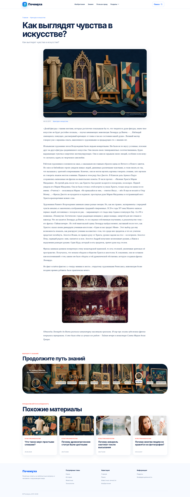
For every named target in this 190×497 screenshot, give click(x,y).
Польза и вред (101, 4)
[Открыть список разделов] (118, 4)
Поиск (103, 477)
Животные (69, 480)
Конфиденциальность (144, 477)
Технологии (70, 483)
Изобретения (80, 4)
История (69, 477)
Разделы (114, 4)
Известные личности (108, 480)
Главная (25, 17)
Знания (90, 4)
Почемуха (29, 471)
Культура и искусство (37, 17)
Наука (68, 474)
